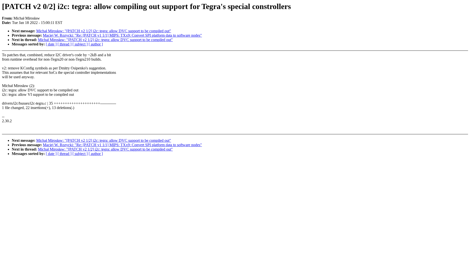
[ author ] (96, 44)
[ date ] (51, 44)
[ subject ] (80, 44)
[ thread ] (64, 44)
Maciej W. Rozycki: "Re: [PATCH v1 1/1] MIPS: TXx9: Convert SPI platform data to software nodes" (122, 35)
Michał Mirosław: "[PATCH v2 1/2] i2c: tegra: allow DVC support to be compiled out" (103, 31)
